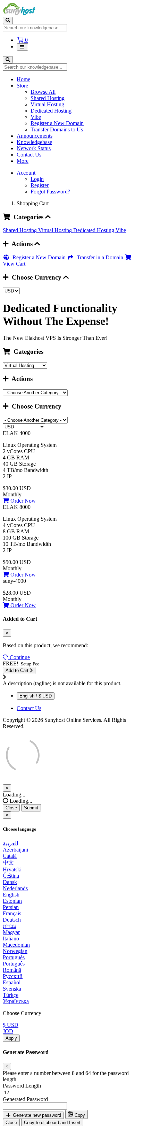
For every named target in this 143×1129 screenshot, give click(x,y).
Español (11, 982)
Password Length (22, 1086)
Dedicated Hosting (51, 111)
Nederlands (15, 888)
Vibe (36, 117)
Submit (31, 807)
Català (10, 856)
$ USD (10, 1025)
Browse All (43, 92)
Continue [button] (20, 657)
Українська (16, 1001)
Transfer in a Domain (99, 257)
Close (11, 807)
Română (12, 970)
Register (40, 185)
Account (26, 173)
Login (37, 179)
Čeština (11, 876)
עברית (9, 926)
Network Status (34, 148)
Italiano (11, 938)
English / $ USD (35, 696)
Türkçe (10, 995)
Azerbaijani (15, 850)
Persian (11, 907)
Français (12, 913)
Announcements (34, 136)
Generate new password (36, 1115)
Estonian (12, 901)
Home (23, 79)
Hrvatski (12, 869)
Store (22, 86)
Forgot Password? (50, 191)
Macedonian (16, 945)
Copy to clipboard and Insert (52, 1122)
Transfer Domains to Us (57, 129)
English (11, 895)
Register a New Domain (57, 123)
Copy (79, 1115)
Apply (11, 1038)
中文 (8, 862)
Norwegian (15, 951)
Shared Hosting (48, 98)
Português (14, 957)
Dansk (10, 882)
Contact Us (29, 155)
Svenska (12, 989)
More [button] (22, 161)
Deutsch (12, 920)
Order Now (22, 501)
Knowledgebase (34, 142)
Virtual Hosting (47, 104)
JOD (8, 1031)
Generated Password (25, 1099)
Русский (13, 976)
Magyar (11, 932)
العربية (10, 843)
